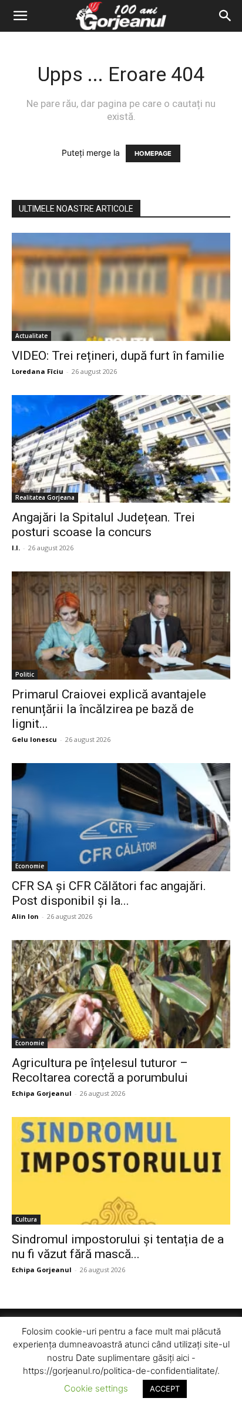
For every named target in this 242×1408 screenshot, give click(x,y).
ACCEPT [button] (165, 1388)
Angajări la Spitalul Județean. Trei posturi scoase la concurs (103, 524)
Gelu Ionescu (34, 739)
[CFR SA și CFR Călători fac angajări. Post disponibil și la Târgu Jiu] (121, 817)
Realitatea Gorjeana (45, 497)
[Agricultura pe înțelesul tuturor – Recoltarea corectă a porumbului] (121, 994)
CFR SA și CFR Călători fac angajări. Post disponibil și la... (109, 893)
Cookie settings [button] (96, 1388)
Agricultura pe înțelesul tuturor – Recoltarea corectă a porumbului (100, 1070)
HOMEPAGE (153, 153)
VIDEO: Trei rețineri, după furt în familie (118, 356)
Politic (24, 674)
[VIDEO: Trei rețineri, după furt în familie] (121, 287)
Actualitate (31, 336)
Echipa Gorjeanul (42, 1093)
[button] (20, 16)
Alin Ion (25, 916)
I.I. (16, 547)
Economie (29, 866)
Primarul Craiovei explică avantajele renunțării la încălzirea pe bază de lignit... (109, 709)
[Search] (225, 16)
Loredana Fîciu (37, 371)
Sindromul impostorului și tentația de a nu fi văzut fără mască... (118, 1246)
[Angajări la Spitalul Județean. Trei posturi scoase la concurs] (121, 449)
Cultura (26, 1219)
